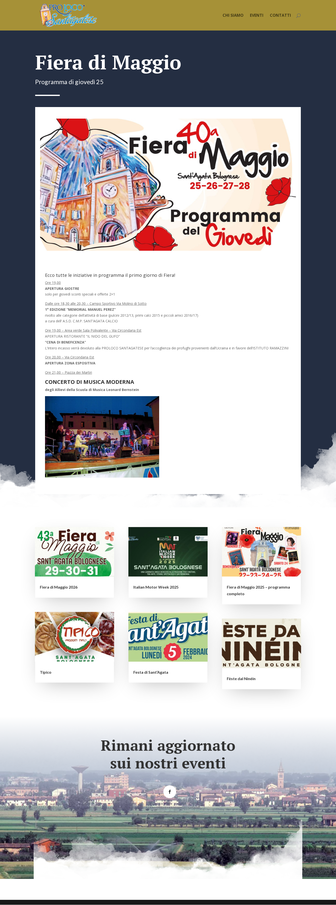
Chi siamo (233, 16)
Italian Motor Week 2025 (156, 587)
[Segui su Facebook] (169, 791)
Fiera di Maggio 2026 (58, 587)
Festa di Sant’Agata (150, 672)
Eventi (256, 16)
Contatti (280, 16)
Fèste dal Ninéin (241, 678)
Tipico (45, 672)
